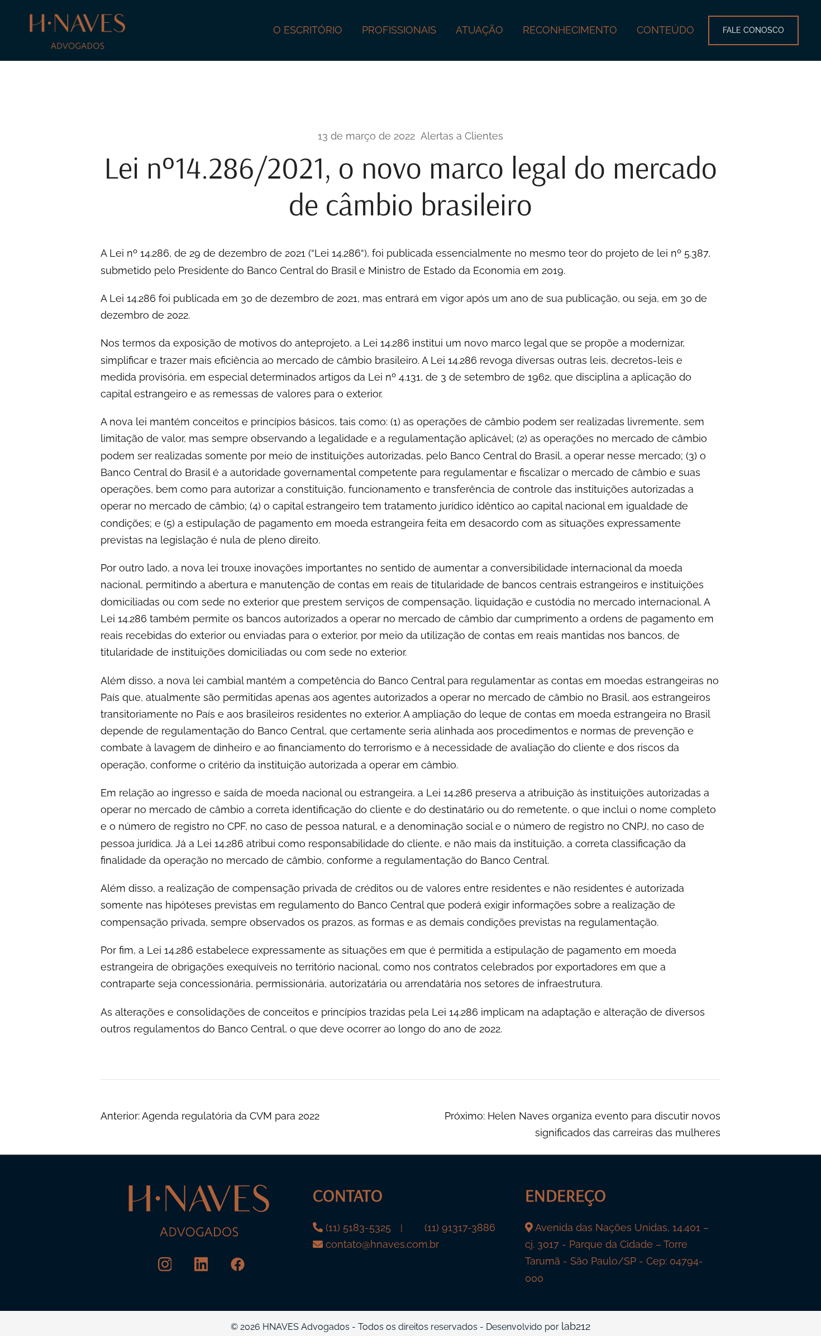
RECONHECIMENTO (570, 30)
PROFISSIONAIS (399, 30)
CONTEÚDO (665, 30)
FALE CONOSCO (753, 30)
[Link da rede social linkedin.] (201, 1264)
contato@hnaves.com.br (382, 1244)
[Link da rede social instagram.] (165, 1264)
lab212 (575, 1326)
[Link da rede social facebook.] (238, 1264)
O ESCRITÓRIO (307, 30)
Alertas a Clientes (462, 136)
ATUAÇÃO (479, 30)
